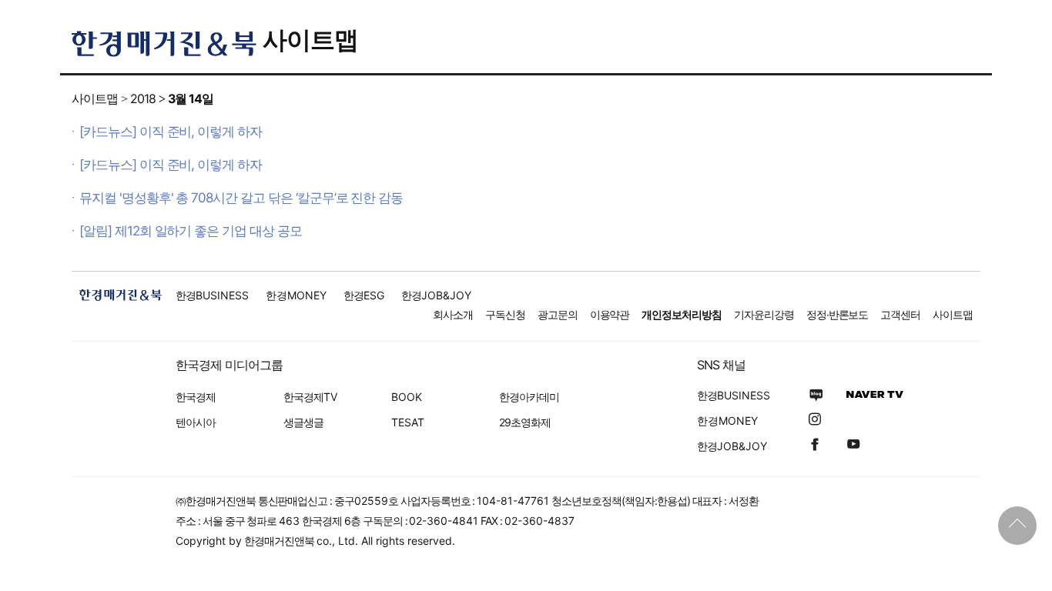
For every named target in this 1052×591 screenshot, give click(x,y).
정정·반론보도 (837, 314)
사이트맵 (310, 40)
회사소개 (453, 314)
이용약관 (610, 314)
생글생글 (303, 422)
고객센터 (900, 314)
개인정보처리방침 (682, 314)
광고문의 (558, 314)
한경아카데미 (529, 396)
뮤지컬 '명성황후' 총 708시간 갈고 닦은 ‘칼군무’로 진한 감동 (241, 197)
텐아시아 (196, 422)
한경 (212, 295)
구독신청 (505, 314)
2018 (143, 98)
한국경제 (196, 396)
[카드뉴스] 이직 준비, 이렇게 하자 (170, 131)
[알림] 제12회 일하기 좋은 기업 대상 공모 (190, 231)
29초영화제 (525, 422)
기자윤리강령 (764, 314)
